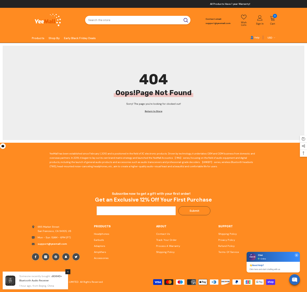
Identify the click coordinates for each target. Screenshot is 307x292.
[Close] (67, 271)
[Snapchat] (66, 257)
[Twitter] (76, 257)
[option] (153, 4)
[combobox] (133, 20)
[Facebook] (35, 257)
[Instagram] (45, 257)
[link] (255, 37)
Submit (194, 211)
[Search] (137, 20)
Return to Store (153, 111)
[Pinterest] (56, 257)
